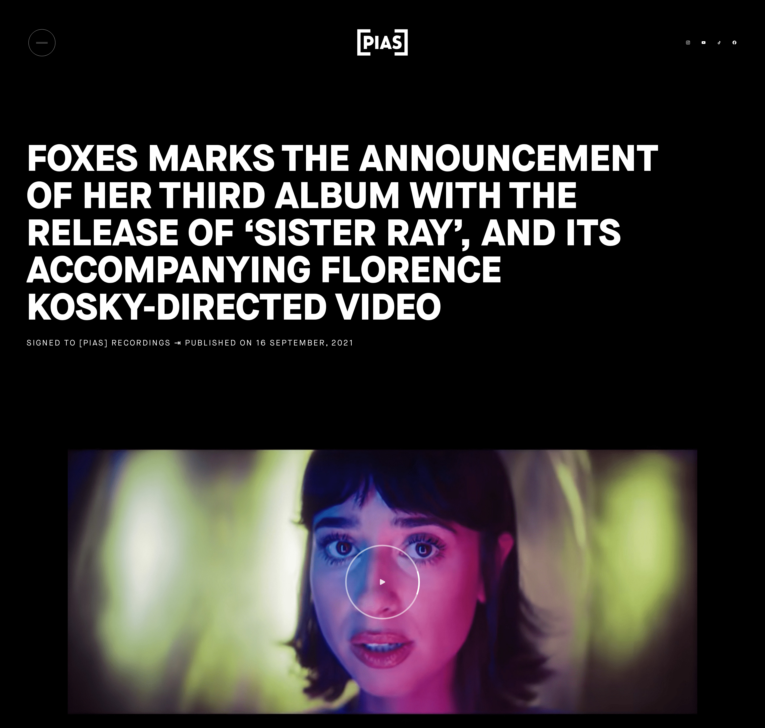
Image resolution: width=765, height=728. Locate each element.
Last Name (653, 625)
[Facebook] (729, 43)
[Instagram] (682, 43)
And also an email (652, 657)
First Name (653, 598)
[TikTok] (713, 43)
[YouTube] (698, 43)
